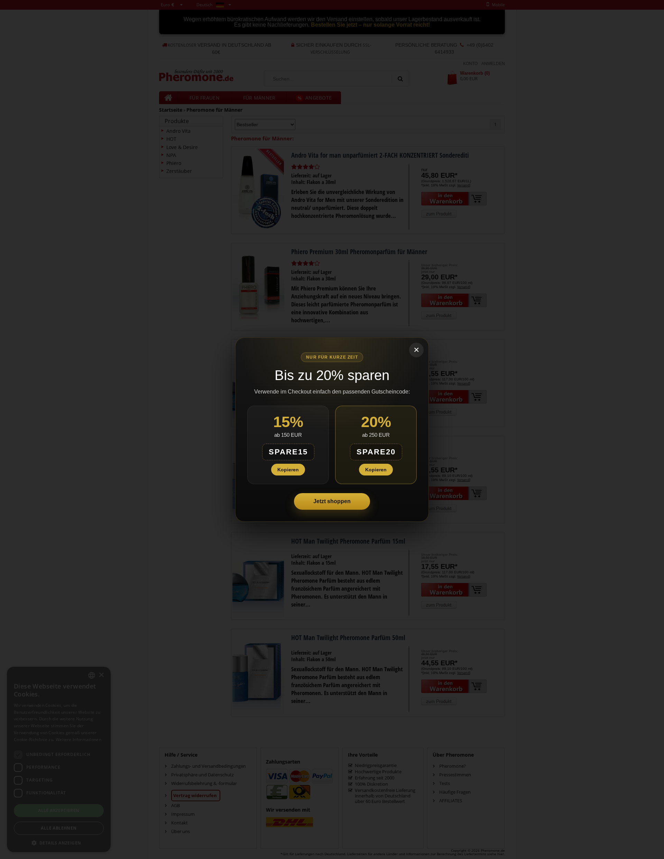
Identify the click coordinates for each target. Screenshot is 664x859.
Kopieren (288, 469)
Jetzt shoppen (332, 501)
